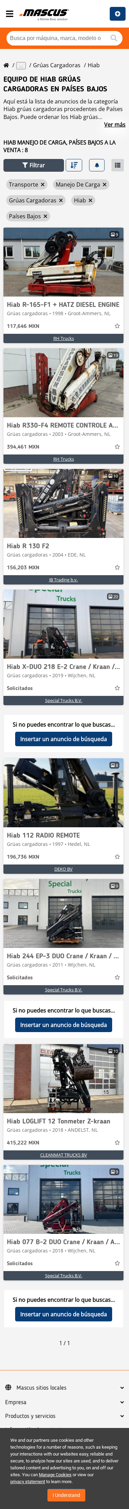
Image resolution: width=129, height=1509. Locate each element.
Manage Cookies (55, 1474)
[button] (33, 165)
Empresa (15, 1402)
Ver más (115, 124)
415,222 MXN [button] (23, 1143)
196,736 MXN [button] (23, 857)
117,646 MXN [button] (23, 326)
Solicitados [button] (20, 688)
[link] (63, 262)
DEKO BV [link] (63, 869)
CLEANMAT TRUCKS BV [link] (63, 1155)
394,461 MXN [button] (23, 447)
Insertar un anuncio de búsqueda (63, 739)
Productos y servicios (30, 1416)
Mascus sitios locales (41, 1388)
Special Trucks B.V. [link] (63, 700)
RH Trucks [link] (63, 338)
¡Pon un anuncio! (118, 14)
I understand (66, 1495)
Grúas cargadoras (56, 65)
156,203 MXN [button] (23, 568)
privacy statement (27, 1481)
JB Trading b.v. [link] (63, 580)
